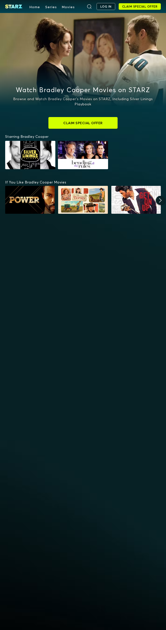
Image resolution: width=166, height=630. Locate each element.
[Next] (160, 200)
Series (51, 7)
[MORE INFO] (30, 200)
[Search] (89, 6)
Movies (68, 7)
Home (34, 7)
